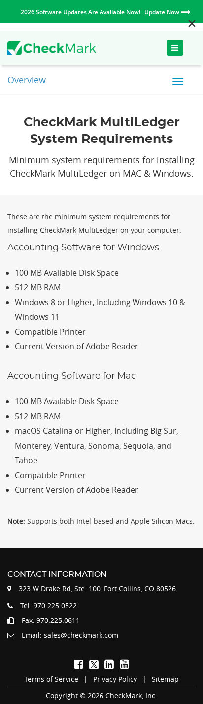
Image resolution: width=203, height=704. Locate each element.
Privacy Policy (115, 679)
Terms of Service (51, 679)
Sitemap (165, 679)
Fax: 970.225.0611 (51, 620)
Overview (26, 79)
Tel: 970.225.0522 (48, 605)
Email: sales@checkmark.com (70, 635)
